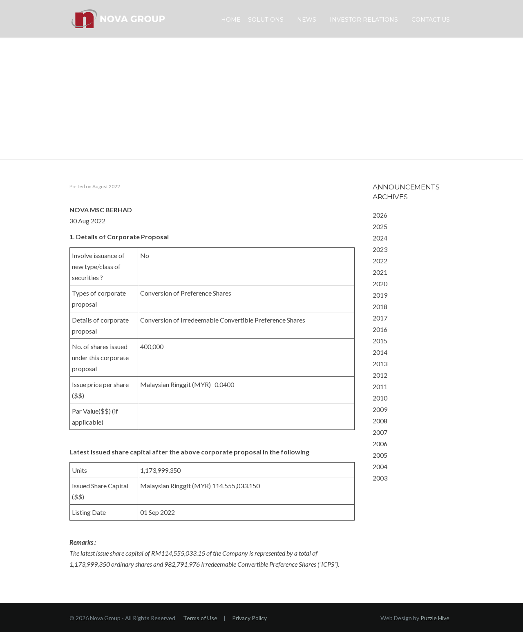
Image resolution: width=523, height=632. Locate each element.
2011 (380, 386)
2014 (380, 352)
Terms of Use (200, 617)
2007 (380, 432)
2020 (380, 283)
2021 (380, 272)
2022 (380, 261)
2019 (380, 295)
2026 (380, 215)
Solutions (266, 19)
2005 (380, 455)
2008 (380, 421)
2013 (380, 363)
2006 (380, 443)
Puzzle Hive (434, 617)
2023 (380, 249)
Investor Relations (364, 19)
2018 (380, 306)
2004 (380, 466)
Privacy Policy (249, 617)
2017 (380, 318)
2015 (380, 341)
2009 (380, 409)
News (306, 19)
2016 (380, 329)
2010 (380, 398)
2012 (380, 375)
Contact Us (430, 19)
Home (231, 19)
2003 (380, 478)
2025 (380, 226)
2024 (380, 238)
